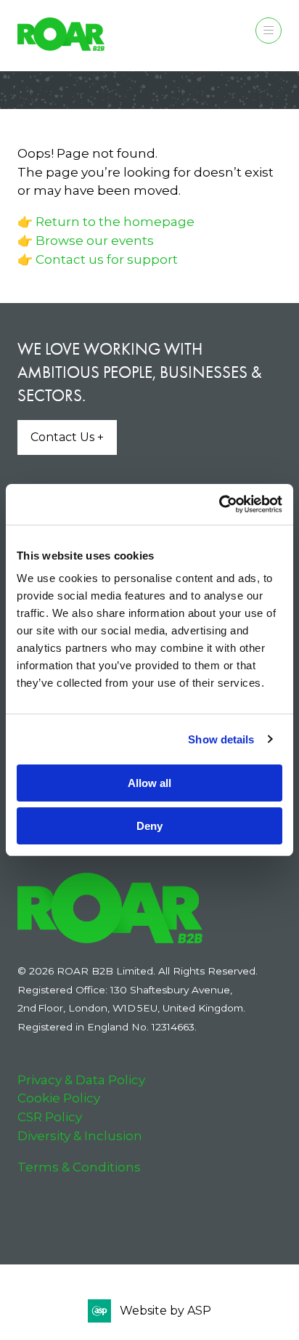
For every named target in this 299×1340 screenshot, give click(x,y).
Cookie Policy (58, 1097)
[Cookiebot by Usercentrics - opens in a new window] (218, 504)
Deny (149, 826)
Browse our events (95, 240)
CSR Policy (49, 1116)
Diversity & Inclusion (79, 1135)
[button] (268, 30)
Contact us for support (107, 259)
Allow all (149, 783)
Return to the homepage (115, 221)
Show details (221, 739)
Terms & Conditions (79, 1166)
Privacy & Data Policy (81, 1079)
